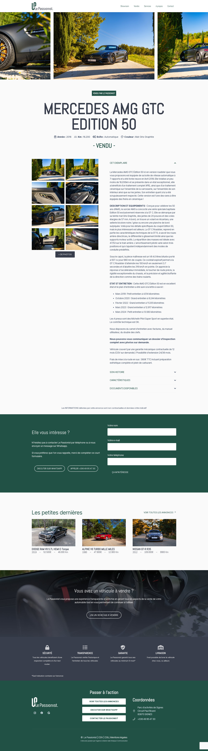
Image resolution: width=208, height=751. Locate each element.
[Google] (49, 713)
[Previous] (4, 46)
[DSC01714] (104, 45)
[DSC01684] (82, 239)
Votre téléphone (115, 455)
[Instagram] (35, 713)
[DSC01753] (82, 170)
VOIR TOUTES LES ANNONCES (158, 512)
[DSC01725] (82, 193)
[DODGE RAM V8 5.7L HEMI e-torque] (53, 538)
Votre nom (112, 425)
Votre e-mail (113, 440)
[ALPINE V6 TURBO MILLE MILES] (104, 538)
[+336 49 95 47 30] (135, 719)
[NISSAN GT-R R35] (154, 538)
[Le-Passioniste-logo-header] (42, 6)
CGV (100, 737)
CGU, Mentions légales (116, 737)
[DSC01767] (48, 170)
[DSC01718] (48, 216)
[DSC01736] (48, 193)
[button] (153, 6)
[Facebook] (42, 713)
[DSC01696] (48, 239)
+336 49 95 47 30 (146, 719)
